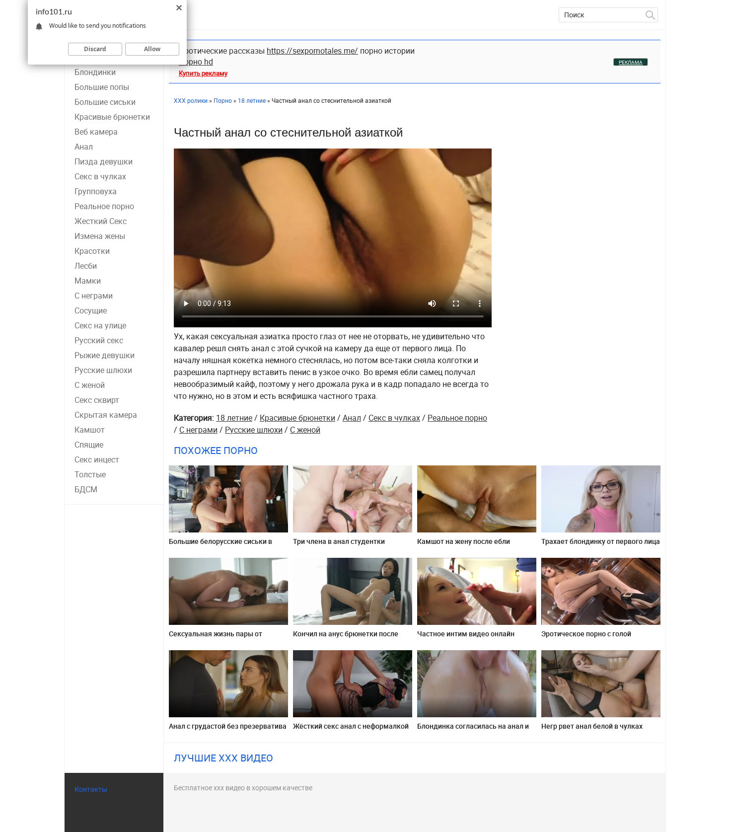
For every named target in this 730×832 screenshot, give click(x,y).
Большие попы (101, 86)
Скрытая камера (105, 414)
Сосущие (90, 310)
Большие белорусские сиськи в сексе (220, 545)
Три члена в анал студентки (339, 541)
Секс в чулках (100, 176)
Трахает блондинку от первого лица (600, 541)
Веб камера (96, 131)
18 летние (234, 417)
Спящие (88, 444)
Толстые (90, 474)
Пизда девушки (103, 161)
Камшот (89, 429)
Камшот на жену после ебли (463, 541)
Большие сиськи (105, 101)
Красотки (92, 250)
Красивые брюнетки (112, 116)
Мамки (87, 280)
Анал (83, 146)
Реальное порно (104, 206)
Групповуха (95, 191)
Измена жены (99, 235)
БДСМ (85, 489)
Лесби (85, 265)
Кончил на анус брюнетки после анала (345, 637)
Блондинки (95, 72)
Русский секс (98, 340)
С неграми (93, 295)
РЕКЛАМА (631, 62)
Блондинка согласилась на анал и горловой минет (473, 730)
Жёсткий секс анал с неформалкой (351, 726)
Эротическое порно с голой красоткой (586, 637)
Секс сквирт (96, 399)
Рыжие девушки (104, 355)
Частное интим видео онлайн (465, 633)
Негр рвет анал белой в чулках (592, 726)
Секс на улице (100, 325)
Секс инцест (96, 459)
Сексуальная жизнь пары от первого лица (215, 637)
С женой (89, 384)
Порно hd (196, 61)
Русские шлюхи (103, 370)
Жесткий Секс (100, 221)
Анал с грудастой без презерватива (228, 726)
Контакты (90, 789)
